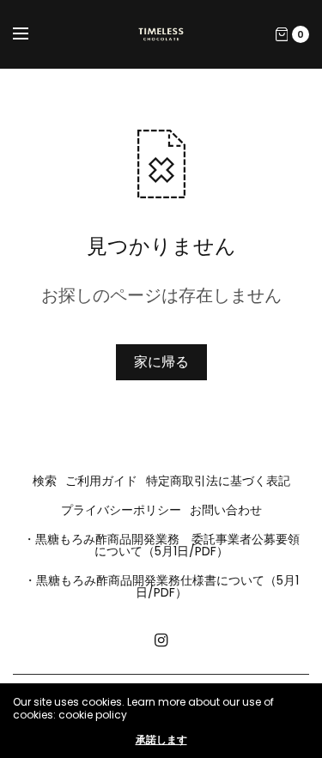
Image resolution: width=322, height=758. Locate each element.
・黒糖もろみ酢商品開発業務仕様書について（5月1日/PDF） (161, 586)
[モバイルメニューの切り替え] (32, 34)
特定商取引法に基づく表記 (218, 480)
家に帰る (161, 362)
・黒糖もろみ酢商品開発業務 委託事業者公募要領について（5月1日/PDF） (161, 545)
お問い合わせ (226, 509)
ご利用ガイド (101, 480)
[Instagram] (161, 640)
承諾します (161, 740)
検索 (45, 480)
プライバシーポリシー (121, 509)
